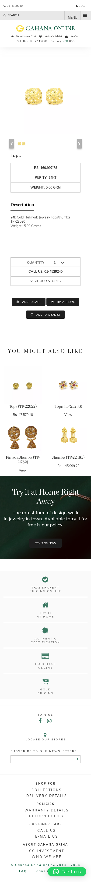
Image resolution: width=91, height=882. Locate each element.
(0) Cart (75, 36)
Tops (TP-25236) (68, 406)
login (83, 5)
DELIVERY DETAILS (46, 796)
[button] (67, 871)
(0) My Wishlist (53, 36)
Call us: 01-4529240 (45, 271)
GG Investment (46, 851)
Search (13, 15)
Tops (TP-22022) (23, 406)
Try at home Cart (26, 36)
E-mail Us (46, 836)
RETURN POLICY (46, 816)
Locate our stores (45, 739)
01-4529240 (15, 5)
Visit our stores (45, 281)
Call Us (46, 830)
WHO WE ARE (47, 857)
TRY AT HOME (65, 302)
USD (71, 41)
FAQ (23, 871)
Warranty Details (46, 810)
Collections (47, 790)
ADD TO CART (31, 302)
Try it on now (45, 543)
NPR (65, 41)
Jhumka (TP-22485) (68, 457)
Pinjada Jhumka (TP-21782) (23, 459)
